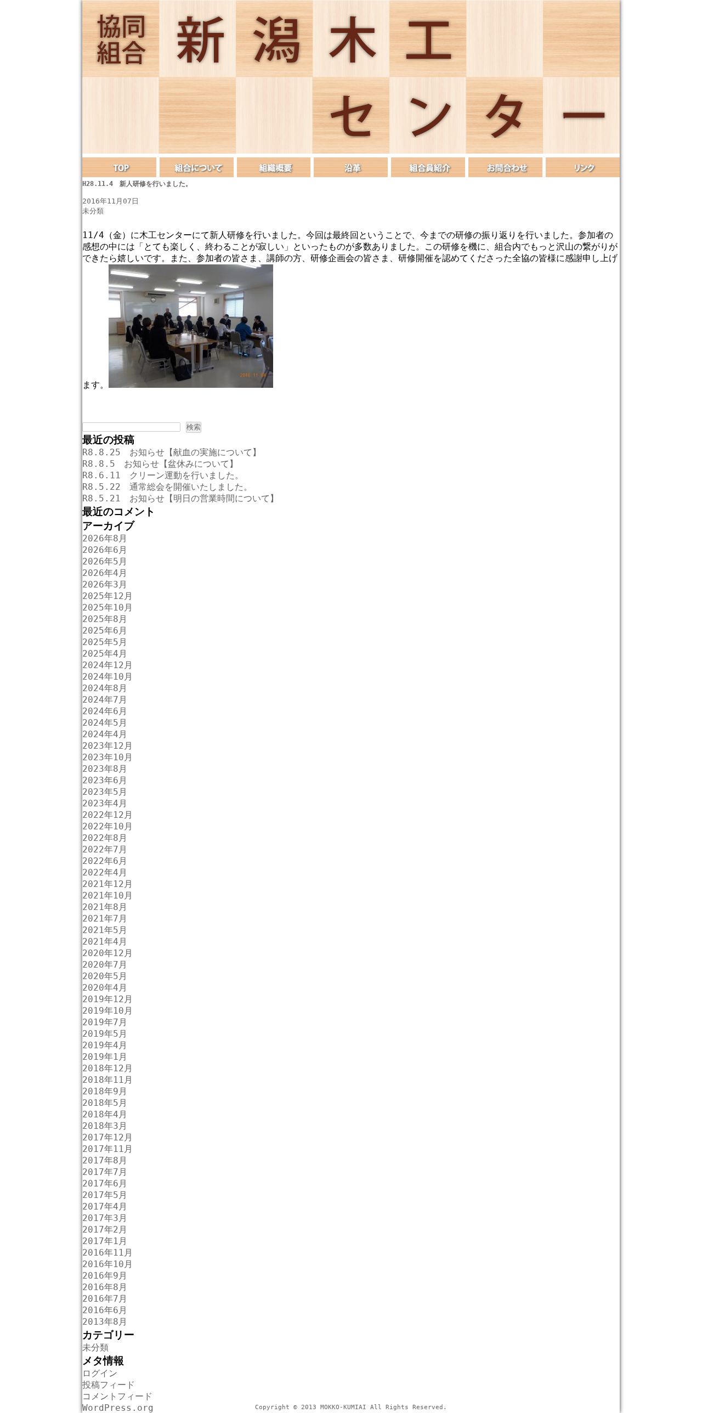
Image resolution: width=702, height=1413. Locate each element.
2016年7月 (104, 1298)
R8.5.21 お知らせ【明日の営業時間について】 (180, 498)
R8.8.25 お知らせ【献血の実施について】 (171, 452)
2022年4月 (104, 872)
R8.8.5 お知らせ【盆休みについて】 (160, 464)
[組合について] (197, 167)
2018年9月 (104, 1091)
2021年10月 (107, 895)
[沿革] (351, 167)
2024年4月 (104, 734)
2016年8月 (104, 1287)
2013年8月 (104, 1321)
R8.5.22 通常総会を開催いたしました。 (167, 487)
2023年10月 (107, 757)
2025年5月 (104, 642)
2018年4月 (104, 1114)
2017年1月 (104, 1241)
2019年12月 (107, 999)
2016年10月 (107, 1264)
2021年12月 (107, 884)
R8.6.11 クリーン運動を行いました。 (163, 475)
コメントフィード (117, 1396)
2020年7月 (104, 964)
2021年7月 (104, 918)
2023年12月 (107, 746)
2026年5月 (104, 561)
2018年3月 (104, 1126)
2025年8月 (104, 619)
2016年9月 (104, 1275)
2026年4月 (104, 573)
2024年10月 (107, 676)
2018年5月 (104, 1103)
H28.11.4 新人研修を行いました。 (137, 184)
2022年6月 (104, 861)
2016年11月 (107, 1252)
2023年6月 (104, 780)
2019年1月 (104, 1057)
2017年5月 (104, 1195)
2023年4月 (104, 803)
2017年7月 (104, 1172)
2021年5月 (104, 930)
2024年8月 (104, 688)
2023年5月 (104, 792)
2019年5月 (104, 1033)
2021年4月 (104, 941)
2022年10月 (107, 826)
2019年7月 (104, 1022)
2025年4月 (104, 653)
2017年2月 (104, 1229)
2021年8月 (104, 907)
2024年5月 (104, 722)
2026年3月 (104, 584)
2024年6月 (104, 711)
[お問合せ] (505, 167)
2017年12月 (107, 1137)
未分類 (93, 211)
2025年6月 (104, 630)
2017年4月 (104, 1206)
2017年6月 (104, 1183)
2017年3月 (104, 1218)
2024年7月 (104, 699)
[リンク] (583, 167)
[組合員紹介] (428, 167)
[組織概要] (274, 167)
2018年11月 (107, 1080)
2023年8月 (104, 769)
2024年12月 (107, 665)
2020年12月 (107, 953)
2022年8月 (104, 838)
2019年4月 (104, 1045)
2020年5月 (104, 976)
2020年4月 (104, 987)
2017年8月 (104, 1160)
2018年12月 (107, 1068)
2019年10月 (107, 1010)
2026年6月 (104, 550)
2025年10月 (107, 607)
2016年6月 (104, 1310)
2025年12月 (107, 596)
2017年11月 (107, 1149)
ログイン (99, 1373)
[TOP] (119, 167)
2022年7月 (104, 849)
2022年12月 (107, 815)
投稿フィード (108, 1385)
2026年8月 (104, 538)
